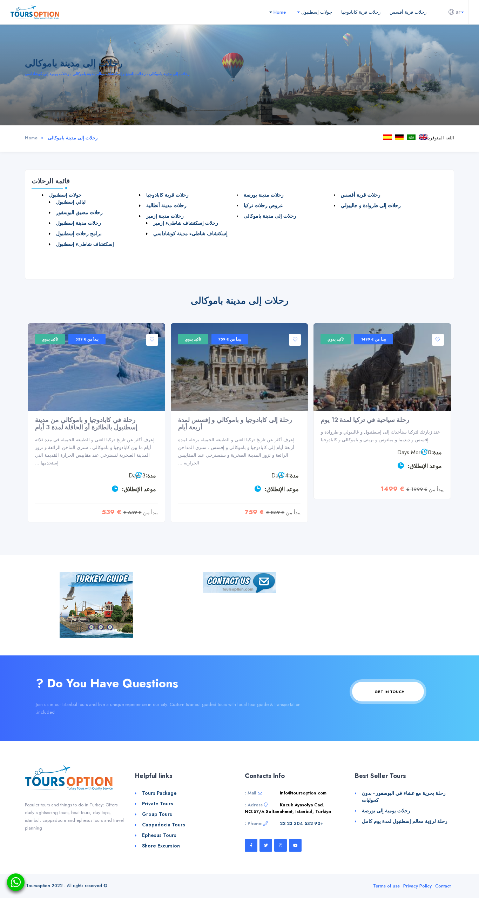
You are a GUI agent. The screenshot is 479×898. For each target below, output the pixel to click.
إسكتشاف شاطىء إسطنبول (85, 243)
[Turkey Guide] (96, 604)
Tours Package (159, 793)
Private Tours (157, 803)
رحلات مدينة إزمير (165, 215)
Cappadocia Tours (163, 824)
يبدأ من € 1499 (373, 339)
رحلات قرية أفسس (408, 12)
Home (279, 12)
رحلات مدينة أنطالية (166, 205)
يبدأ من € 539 (87, 339)
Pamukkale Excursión (387, 137)
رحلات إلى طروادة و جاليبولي (371, 205)
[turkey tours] (35, 11)
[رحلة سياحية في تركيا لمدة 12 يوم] (382, 367)
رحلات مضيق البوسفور (79, 212)
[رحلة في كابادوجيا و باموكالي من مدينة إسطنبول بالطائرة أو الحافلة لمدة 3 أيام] (96, 367)
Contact (443, 886)
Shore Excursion (161, 845)
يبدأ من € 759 (229, 339)
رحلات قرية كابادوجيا (360, 12)
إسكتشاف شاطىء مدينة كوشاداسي (190, 233)
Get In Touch (389, 691)
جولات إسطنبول (316, 12)
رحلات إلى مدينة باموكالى (411, 137)
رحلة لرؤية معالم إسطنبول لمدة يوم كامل (404, 821)
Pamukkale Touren (399, 137)
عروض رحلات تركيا (263, 205)
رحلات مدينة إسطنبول (78, 222)
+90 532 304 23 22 (301, 823)
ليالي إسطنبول (71, 201)
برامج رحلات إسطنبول (79, 233)
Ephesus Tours (159, 835)
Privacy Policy (417, 886)
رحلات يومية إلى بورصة (386, 810)
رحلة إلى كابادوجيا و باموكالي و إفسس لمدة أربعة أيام (235, 423)
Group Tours (157, 814)
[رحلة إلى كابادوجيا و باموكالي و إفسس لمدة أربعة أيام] (239, 367)
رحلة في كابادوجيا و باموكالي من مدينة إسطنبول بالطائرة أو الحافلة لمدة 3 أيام (86, 423)
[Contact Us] (239, 582)
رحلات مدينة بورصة (264, 194)
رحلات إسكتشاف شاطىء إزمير (185, 222)
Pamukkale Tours (423, 137)
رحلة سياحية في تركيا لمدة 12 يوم (365, 419)
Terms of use (386, 886)
